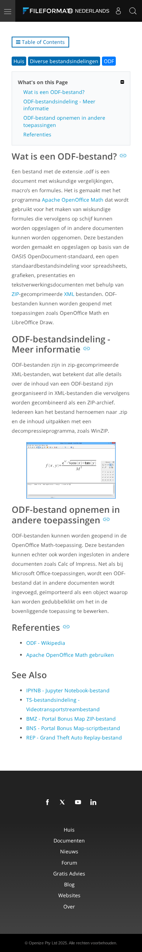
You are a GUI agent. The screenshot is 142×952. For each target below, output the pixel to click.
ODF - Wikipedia (45, 642)
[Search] (133, 11)
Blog (69, 884)
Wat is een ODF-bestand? (53, 91)
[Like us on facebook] (49, 802)
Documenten (69, 840)
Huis (18, 61)
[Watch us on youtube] (79, 802)
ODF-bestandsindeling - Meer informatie (59, 105)
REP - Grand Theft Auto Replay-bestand (74, 737)
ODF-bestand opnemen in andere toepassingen (64, 121)
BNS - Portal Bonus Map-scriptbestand (73, 728)
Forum (69, 862)
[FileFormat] (48, 11)
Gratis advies (69, 873)
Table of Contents (42, 41)
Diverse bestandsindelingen (64, 61)
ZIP (15, 293)
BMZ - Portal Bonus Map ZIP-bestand (71, 718)
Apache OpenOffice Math (72, 199)
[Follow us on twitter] (64, 802)
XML (69, 293)
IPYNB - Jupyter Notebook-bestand (68, 690)
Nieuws (69, 851)
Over (69, 906)
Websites (69, 895)
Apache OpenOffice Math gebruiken (70, 654)
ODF (109, 61)
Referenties (37, 134)
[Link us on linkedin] (94, 802)
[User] (118, 11)
